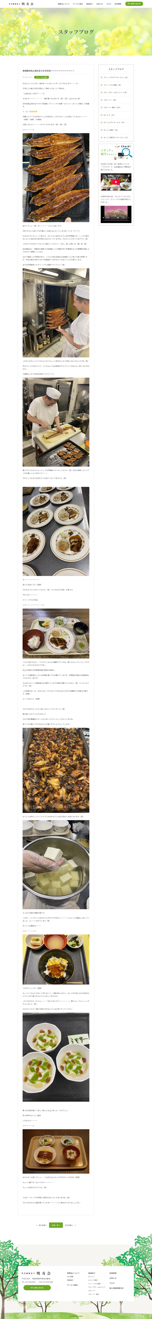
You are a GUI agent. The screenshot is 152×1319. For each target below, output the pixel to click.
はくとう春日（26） (111, 130)
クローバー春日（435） (112, 107)
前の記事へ (43, 1225)
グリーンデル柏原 (94, 1284)
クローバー (92, 1291)
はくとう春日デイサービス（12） (116, 137)
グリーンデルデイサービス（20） (116, 77)
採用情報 (118, 4)
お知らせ (99, 4)
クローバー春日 (93, 1294)
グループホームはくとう (96, 1287)
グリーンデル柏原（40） (113, 85)
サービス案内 (78, 4)
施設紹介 (89, 4)
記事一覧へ (56, 1225)
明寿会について (64, 4)
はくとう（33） (109, 115)
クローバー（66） (110, 100)
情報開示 (70, 1280)
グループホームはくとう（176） (116, 92)
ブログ (108, 4)
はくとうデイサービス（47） (114, 122)
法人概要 (70, 1276)
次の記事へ (69, 1225)
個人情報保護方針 (116, 1288)
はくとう (91, 1276)
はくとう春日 (93, 1280)
